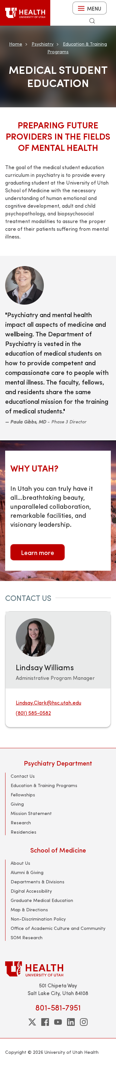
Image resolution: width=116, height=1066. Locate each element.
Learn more (37, 552)
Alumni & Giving (27, 872)
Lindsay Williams (45, 667)
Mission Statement (31, 813)
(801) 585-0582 (33, 712)
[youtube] (58, 1022)
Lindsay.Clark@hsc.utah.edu (48, 702)
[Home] (25, 13)
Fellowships (23, 795)
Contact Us (23, 776)
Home (15, 44)
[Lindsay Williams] (35, 636)
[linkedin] (71, 1022)
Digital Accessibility (31, 891)
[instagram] (84, 1022)
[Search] (92, 21)
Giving (17, 804)
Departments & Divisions (37, 882)
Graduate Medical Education (42, 900)
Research (21, 822)
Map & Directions (29, 909)
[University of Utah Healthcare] (58, 968)
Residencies (23, 832)
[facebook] (45, 1022)
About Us (20, 863)
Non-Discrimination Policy (38, 919)
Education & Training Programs (44, 785)
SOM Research (27, 937)
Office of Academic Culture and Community (58, 928)
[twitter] (32, 1022)
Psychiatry (42, 44)
